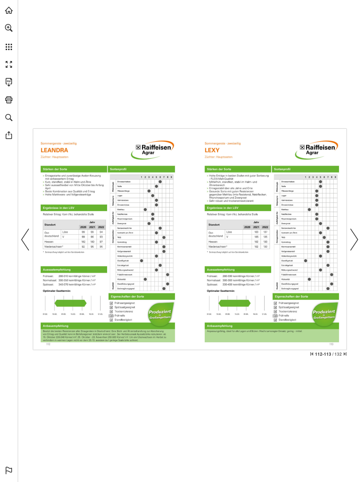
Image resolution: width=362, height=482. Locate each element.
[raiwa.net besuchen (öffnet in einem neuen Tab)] (9, 10)
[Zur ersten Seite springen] (311, 354)
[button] (9, 28)
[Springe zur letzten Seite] (345, 354)
